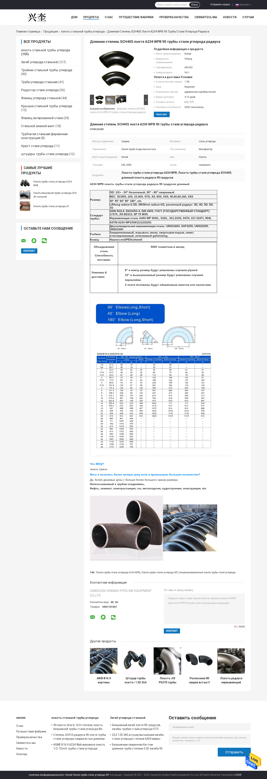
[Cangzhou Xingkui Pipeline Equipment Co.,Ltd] (37, 17)
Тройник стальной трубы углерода (46, 70)
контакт (161, 114)
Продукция (51, 31)
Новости (230, 17)
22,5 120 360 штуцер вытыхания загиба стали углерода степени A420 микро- (138, 736)
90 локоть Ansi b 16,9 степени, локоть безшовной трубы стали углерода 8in (78, 726)
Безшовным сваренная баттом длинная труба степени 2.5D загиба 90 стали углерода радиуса (137, 747)
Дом (74, 17)
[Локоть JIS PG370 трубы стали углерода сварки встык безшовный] (167, 661)
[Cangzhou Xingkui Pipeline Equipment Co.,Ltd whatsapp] (36, 240)
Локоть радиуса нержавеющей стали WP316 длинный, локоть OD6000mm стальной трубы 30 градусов (231, 680)
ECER (238, 775)
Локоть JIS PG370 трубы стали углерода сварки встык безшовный (167, 680)
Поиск (194, 4)
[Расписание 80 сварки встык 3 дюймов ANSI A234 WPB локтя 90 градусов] (199, 661)
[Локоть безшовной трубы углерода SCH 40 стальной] (25, 194)
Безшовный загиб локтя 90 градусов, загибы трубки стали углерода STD (136, 726)
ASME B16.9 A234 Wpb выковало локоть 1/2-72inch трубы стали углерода (79, 746)
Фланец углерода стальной (41, 98)
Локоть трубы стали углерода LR (51, 206)
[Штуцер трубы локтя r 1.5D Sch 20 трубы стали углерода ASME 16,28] (135, 661)
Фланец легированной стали (42, 118)
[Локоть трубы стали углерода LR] (25, 206)
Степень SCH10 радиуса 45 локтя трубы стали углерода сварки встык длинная (79, 736)
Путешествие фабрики (136, 17)
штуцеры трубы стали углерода (44, 154)
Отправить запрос (220, 4)
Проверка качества (174, 17)
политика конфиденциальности (46, 775)
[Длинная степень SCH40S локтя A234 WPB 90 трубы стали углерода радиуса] (117, 70)
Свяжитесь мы (205, 17)
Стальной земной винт (38, 126)
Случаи (248, 17)
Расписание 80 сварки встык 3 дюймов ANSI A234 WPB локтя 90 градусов (199, 680)
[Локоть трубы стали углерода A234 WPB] (25, 183)
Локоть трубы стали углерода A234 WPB (118, 572)
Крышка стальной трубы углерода (46, 106)
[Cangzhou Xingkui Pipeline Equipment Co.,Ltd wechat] (47, 240)
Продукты (91, 17)
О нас (109, 17)
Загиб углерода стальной (39, 62)
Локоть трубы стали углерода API (159, 572)
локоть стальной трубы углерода (83, 31)
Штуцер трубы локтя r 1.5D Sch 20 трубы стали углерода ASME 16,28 (136, 680)
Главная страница (28, 31)
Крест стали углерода (37, 146)
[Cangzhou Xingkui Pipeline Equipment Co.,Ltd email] (26, 240)
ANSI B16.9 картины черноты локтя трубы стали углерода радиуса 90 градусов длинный (103, 680)
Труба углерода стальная (39, 82)
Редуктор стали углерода (40, 90)
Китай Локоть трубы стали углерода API (87, 775)
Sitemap (21, 754)
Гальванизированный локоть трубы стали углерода (207, 572)
